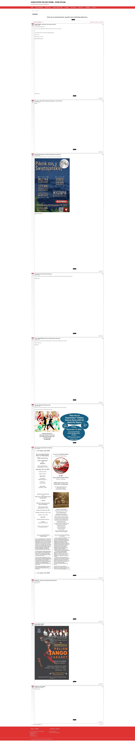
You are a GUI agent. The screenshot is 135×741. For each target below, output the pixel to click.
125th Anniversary (39, 7)
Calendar (67, 7)
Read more (100, 98)
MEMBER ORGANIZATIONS (57, 7)
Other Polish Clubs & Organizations (54, 732)
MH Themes (50, 739)
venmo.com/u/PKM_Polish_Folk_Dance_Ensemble (44, 28)
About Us (94, 7)
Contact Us (80, 7)
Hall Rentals (73, 7)
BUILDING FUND (48, 7)
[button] (101, 724)
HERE (48, 451)
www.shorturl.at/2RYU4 (41, 26)
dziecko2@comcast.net (50, 32)
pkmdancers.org (37, 93)
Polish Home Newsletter (53, 731)
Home (32, 7)
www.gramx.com (39, 342)
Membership (87, 7)
